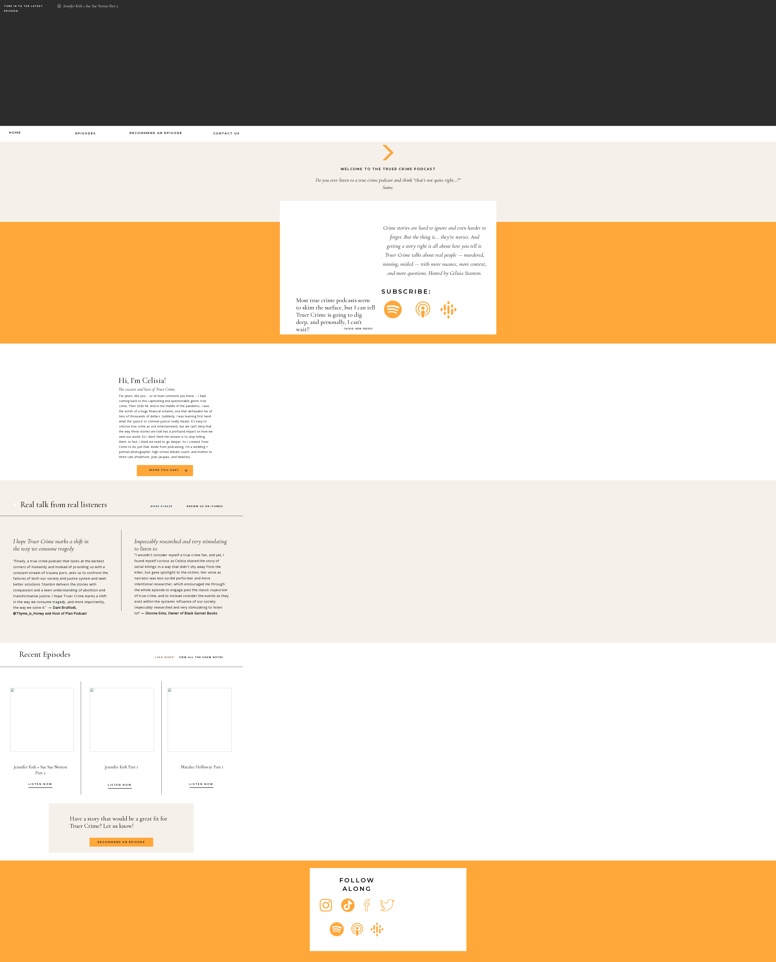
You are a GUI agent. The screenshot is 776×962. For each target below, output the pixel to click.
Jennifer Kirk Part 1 (121, 767)
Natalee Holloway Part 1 (202, 767)
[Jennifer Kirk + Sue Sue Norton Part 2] (59, 6)
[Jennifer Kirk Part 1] (122, 720)
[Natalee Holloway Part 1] (199, 720)
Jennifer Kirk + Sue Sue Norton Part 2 (90, 6)
